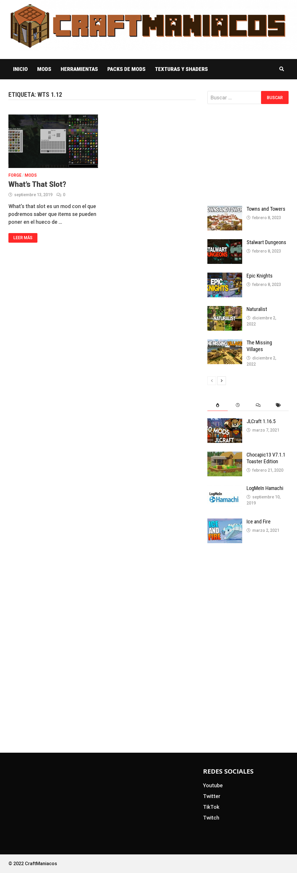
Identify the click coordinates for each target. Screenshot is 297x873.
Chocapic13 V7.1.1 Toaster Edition (266, 458)
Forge (14, 175)
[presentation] (217, 405)
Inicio (20, 69)
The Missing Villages (259, 345)
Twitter (211, 796)
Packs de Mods (126, 69)
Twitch (211, 818)
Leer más (22, 238)
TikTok (211, 807)
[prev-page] (211, 380)
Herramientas (79, 69)
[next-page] (221, 380)
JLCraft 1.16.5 (261, 421)
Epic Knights (260, 276)
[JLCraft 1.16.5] (224, 422)
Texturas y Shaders (181, 69)
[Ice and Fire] (224, 522)
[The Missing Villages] (224, 343)
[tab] (217, 405)
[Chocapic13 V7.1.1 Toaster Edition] (224, 455)
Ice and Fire (259, 521)
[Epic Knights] (224, 276)
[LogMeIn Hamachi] (224, 489)
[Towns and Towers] (224, 210)
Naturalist (257, 309)
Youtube (213, 785)
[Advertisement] (247, 155)
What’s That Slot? (37, 184)
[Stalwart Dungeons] (224, 243)
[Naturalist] (224, 310)
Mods (44, 69)
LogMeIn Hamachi (265, 488)
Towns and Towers (266, 209)
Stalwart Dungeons (266, 242)
